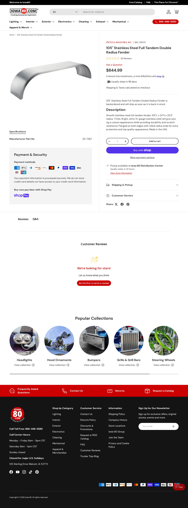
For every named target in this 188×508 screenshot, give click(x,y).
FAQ (148, 2)
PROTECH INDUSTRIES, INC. (119, 42)
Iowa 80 (28, 497)
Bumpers (94, 360)
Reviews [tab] (23, 219)
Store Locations (117, 425)
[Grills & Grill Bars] (129, 341)
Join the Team (116, 437)
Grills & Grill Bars (128, 360)
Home (11, 35)
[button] (177, 12)
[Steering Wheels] (163, 341)
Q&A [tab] (35, 219)
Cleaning (84, 21)
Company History (118, 419)
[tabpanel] (50, 139)
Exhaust (100, 21)
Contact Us (86, 414)
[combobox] (102, 12)
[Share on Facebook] (122, 204)
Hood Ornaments (59, 360)
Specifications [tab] (17, 131)
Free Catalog (135, 2)
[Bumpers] (94, 341)
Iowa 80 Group (117, 431)
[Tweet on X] (116, 204)
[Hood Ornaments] (59, 341)
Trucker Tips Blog (89, 456)
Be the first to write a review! (94, 283)
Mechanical (119, 21)
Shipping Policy (117, 414)
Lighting (14, 21)
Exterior (46, 21)
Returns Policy (88, 419)
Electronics (65, 21)
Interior (30, 21)
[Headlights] (24, 341)
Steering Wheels (163, 360)
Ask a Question (114, 64)
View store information (121, 173)
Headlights (24, 360)
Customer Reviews (90, 450)
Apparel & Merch (19, 27)
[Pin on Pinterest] (128, 204)
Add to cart (155, 141)
